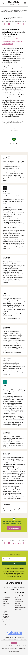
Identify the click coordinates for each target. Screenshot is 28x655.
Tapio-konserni (6, 626)
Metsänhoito (13, 10)
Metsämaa (18, 605)
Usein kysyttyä (5, 648)
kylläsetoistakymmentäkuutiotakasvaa (12, 41)
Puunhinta (17, 603)
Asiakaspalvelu (5, 645)
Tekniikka (4, 601)
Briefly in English (6, 624)
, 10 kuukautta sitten (18, 17)
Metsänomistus (6, 597)
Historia (4, 621)
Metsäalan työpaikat (20, 607)
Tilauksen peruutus (7, 619)
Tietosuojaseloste (22, 648)
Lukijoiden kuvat (19, 601)
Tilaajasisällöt (19, 609)
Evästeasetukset (13, 648)
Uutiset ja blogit (19, 595)
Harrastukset (5, 603)
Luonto (4, 605)
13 (15, 23)
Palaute (24, 645)
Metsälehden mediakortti (5, 617)
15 (20, 23)
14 (18, 23)
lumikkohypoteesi (7, 43)
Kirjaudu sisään (13, 528)
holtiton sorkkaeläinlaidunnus (15, 38)
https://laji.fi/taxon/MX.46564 (11, 318)
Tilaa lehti (14, 643)
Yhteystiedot (19, 645)
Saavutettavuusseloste (14, 651)
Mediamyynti (12, 645)
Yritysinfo (5, 614)
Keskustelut (5, 10)
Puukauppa (5, 599)
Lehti (16, 597)
